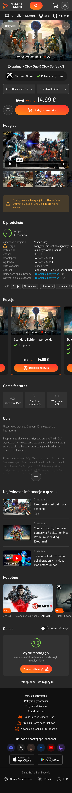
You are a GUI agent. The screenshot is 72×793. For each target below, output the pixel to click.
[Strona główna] (13, 6)
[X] (21, 748)
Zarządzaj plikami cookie (36, 772)
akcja (16, 286)
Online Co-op (56, 269)
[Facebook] (41, 748)
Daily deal (10, 26)
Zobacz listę (40, 242)
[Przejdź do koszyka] (55, 6)
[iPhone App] (22, 760)
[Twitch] (61, 748)
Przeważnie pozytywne (47, 273)
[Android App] (50, 760)
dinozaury (47, 286)
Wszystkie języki (60, 628)
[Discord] (11, 748)
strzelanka (30, 286)
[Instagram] (31, 748)
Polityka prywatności (36, 701)
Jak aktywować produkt (47, 250)
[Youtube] (51, 748)
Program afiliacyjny (36, 706)
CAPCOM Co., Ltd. (44, 257)
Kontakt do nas (36, 711)
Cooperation (41, 269)
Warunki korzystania (36, 695)
